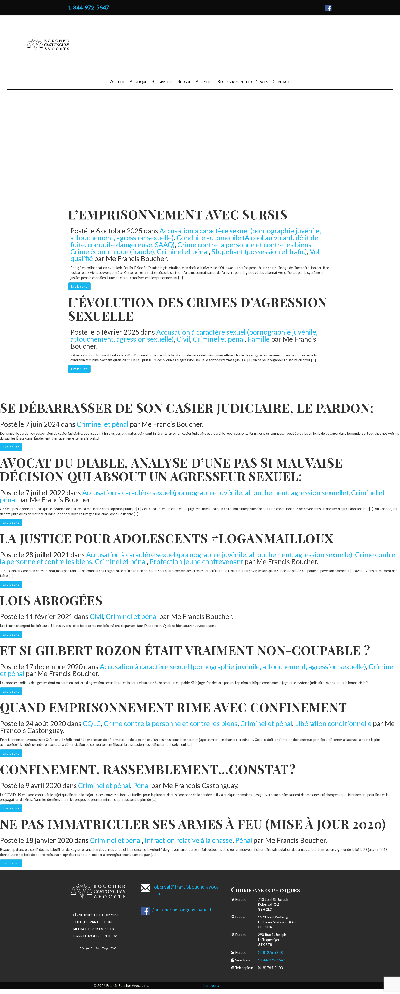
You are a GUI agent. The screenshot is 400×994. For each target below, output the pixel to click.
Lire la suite (79, 286)
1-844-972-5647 (88, 7)
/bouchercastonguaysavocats (183, 909)
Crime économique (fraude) (112, 251)
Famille (258, 339)
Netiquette (211, 985)
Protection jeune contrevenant (196, 561)
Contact (281, 81)
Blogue (184, 81)
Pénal (141, 785)
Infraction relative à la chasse (188, 840)
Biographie (162, 81)
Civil (183, 339)
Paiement (204, 81)
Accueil (117, 81)
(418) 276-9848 (270, 952)
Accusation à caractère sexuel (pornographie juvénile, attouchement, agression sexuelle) (215, 492)
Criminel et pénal (183, 251)
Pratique (138, 81)
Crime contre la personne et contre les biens (244, 244)
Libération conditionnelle (333, 723)
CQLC (92, 723)
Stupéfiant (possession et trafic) (259, 251)
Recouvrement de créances (242, 81)
